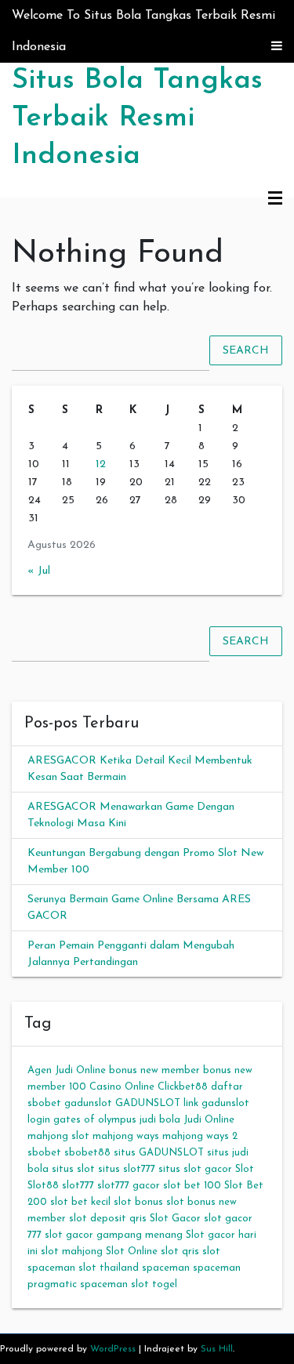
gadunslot (88, 1103)
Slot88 (43, 1186)
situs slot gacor (195, 1169)
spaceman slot (114, 1284)
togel (164, 1284)
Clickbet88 (183, 1087)
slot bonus (138, 1202)
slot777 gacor (128, 1186)
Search (246, 350)
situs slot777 (126, 1169)
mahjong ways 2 (200, 1136)
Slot (244, 1169)
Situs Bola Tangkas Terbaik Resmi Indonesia (137, 118)
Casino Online (121, 1087)
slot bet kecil (80, 1202)
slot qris (180, 1251)
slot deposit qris (108, 1218)
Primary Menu (275, 199)
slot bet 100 (192, 1186)
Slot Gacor (175, 1218)
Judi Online (208, 1120)
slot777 (78, 1186)
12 (101, 464)
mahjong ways (126, 1136)
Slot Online (132, 1251)
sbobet (44, 1153)
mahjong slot (58, 1136)
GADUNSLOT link (156, 1103)
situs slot (73, 1169)
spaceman (166, 1268)
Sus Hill (217, 1349)
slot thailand (108, 1268)
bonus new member (154, 1070)
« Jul (38, 571)
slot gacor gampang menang (114, 1235)
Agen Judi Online (66, 1070)
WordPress (113, 1349)
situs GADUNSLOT (159, 1153)
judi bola (160, 1120)
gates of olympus (94, 1120)
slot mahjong (72, 1251)
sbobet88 (87, 1153)
